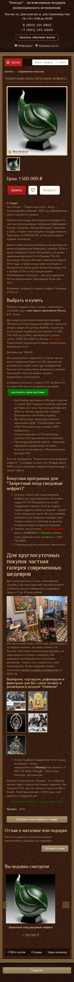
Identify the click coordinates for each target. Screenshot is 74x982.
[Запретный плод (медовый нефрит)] (37, 120)
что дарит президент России (46, 310)
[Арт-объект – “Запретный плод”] (13, 163)
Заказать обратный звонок (37, 37)
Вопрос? (50, 190)
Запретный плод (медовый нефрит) (30, 927)
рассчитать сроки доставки (28, 392)
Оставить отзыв (55, 848)
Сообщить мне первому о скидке (37, 819)
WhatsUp (40, 767)
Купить (16, 190)
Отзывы (36, 952)
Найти (62, 62)
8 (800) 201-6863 (37, 25)
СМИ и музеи (16, 952)
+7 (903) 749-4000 (37, 30)
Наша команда (57, 952)
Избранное (25, 46)
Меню (15, 62)
